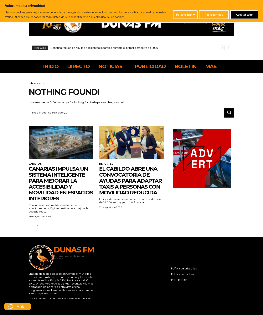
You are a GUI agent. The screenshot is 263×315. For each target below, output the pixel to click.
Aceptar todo (244, 14)
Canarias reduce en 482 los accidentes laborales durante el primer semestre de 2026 (104, 48)
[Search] (229, 112)
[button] (17, 306)
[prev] (222, 48)
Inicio (32, 83)
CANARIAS (35, 164)
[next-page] (37, 225)
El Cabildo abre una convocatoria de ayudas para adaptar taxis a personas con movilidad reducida (130, 180)
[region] (131, 11)
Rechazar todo (214, 14)
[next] (228, 48)
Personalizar (184, 14)
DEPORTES (106, 164)
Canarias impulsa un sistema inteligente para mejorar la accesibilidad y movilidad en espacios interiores (61, 183)
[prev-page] (31, 225)
